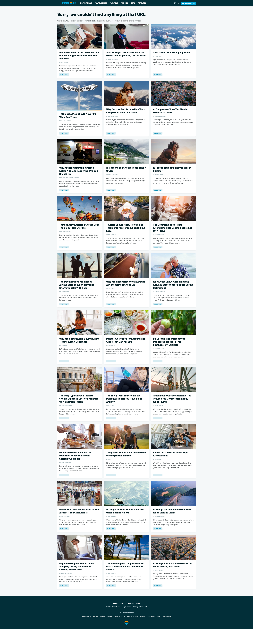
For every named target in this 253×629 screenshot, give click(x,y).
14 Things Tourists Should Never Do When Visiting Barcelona (172, 565)
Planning (114, 3)
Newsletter (189, 3)
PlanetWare (166, 616)
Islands (143, 616)
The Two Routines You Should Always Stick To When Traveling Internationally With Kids (76, 284)
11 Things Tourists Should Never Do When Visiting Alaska (125, 511)
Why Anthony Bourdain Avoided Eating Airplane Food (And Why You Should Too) (78, 170)
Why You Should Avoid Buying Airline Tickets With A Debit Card (79, 340)
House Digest (126, 616)
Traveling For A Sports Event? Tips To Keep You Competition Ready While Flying (172, 398)
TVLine (102, 616)
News (133, 3)
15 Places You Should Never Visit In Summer (172, 169)
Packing (124, 3)
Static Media (116, 607)
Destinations (86, 3)
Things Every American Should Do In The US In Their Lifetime (79, 226)
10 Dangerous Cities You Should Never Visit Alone (170, 111)
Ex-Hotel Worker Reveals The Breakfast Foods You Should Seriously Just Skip (75, 455)
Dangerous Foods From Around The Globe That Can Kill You (125, 340)
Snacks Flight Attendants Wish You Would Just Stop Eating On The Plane (126, 54)
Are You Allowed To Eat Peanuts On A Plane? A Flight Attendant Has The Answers (79, 55)
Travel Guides (101, 3)
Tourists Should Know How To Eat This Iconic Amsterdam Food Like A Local (125, 227)
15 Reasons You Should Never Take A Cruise (126, 169)
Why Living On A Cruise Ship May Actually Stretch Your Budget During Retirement (173, 284)
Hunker (135, 616)
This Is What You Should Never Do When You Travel (77, 115)
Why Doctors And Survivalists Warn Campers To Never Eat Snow (125, 111)
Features (142, 3)
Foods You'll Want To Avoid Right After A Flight (170, 454)
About (115, 603)
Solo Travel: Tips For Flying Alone (171, 52)
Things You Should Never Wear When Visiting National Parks (126, 454)
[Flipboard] (175, 3)
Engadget (86, 616)
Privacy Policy (134, 603)
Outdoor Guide (154, 616)
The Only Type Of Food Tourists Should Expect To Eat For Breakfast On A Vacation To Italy (78, 398)
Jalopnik (95, 616)
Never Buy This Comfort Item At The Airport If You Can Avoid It (79, 511)
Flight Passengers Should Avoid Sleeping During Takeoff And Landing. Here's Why (76, 566)
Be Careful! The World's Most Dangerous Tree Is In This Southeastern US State (169, 341)
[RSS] (178, 3)
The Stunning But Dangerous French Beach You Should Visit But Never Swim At (126, 566)
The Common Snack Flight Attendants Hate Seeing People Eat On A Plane (172, 227)
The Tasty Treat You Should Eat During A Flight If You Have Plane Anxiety (124, 398)
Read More (63, 74)
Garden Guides (112, 616)
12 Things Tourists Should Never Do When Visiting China (172, 511)
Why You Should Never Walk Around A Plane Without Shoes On (125, 283)
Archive (123, 603)
